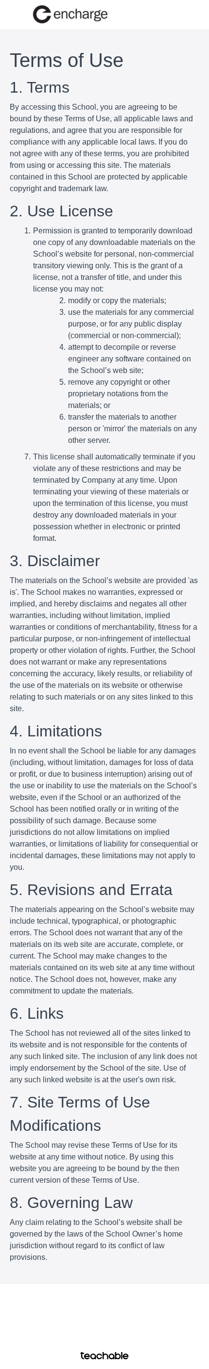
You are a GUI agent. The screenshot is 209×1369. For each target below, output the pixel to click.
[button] (193, 14)
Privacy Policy (105, 1328)
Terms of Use (104, 1318)
